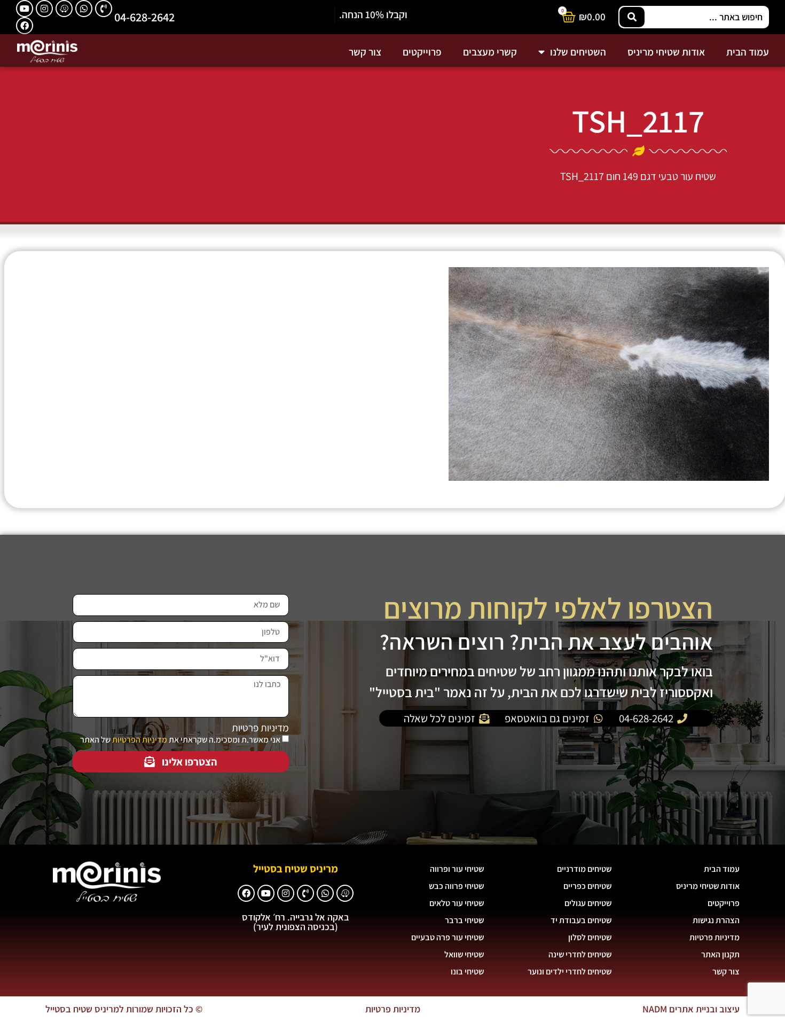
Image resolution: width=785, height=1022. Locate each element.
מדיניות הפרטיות (139, 739)
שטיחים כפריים (587, 886)
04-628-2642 (144, 17)
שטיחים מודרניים (584, 869)
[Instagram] (44, 8)
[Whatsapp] (83, 8)
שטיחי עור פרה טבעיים (447, 937)
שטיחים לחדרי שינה (579, 954)
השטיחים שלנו (578, 52)
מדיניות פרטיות (260, 728)
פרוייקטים (422, 52)
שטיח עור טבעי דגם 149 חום (661, 176)
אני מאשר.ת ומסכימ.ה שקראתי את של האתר (180, 739)
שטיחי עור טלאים (456, 903)
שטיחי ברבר (464, 920)
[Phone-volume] (103, 8)
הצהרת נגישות (716, 920)
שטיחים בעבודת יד (581, 920)
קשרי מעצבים (490, 52)
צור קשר (365, 52)
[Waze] (64, 8)
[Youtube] (24, 8)
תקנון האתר (720, 954)
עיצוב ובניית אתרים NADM (691, 1009)
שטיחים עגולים (587, 903)
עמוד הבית (747, 52)
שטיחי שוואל (464, 954)
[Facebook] (24, 25)
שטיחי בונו (467, 971)
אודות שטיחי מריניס (666, 52)
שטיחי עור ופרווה (457, 869)
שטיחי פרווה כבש (456, 886)
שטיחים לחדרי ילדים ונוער (569, 971)
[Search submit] (632, 17)
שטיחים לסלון (589, 937)
